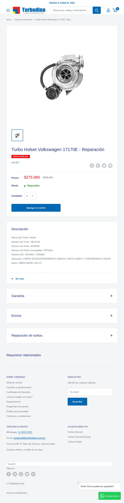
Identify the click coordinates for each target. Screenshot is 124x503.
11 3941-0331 (25, 432)
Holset (15, 163)
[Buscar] (97, 10)
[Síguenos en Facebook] (8, 474)
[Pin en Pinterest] (98, 165)
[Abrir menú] (8, 10)
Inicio (8, 19)
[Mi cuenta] (108, 10)
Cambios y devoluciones (18, 387)
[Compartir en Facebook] (92, 165)
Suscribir (77, 401)
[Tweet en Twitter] (104, 165)
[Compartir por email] (110, 165)
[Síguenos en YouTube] (27, 474)
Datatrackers (21, 493)
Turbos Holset (75, 441)
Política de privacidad (17, 411)
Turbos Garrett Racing (79, 437)
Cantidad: (16, 195)
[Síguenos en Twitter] (15, 474)
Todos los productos (23, 19)
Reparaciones (13, 401)
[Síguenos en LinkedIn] (33, 474)
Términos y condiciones (18, 416)
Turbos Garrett (75, 432)
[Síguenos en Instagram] (21, 474)
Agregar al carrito (36, 207)
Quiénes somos (14, 382)
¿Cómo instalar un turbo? (19, 397)
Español (12, 464)
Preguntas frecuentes (17, 406)
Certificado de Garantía (18, 392)
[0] (115, 10)
